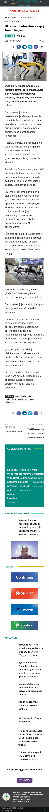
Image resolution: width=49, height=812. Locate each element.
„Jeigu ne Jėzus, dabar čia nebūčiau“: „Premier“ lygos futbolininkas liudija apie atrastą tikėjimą (31, 738)
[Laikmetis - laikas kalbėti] (24, 3)
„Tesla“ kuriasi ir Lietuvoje (14, 432)
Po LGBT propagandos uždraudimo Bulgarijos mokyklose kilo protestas (35, 433)
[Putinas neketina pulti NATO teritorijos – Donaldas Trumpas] (11, 755)
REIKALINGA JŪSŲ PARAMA (24, 11)
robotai (32, 399)
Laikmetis (26, 396)
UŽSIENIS (28, 17)
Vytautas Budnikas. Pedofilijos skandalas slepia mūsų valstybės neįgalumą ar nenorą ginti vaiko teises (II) (29, 527)
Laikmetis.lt (11, 399)
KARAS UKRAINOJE (12, 22)
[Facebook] (18, 47)
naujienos (22, 399)
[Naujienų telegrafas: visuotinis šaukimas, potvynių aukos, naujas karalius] (14, 459)
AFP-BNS (21, 36)
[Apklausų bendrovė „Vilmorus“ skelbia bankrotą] (26, 459)
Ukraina (9, 402)
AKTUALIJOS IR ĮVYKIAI (13, 17)
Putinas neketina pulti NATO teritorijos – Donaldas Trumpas (29, 755)
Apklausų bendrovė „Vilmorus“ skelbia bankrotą (26, 478)
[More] (41, 47)
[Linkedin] (24, 47)
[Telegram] (30, 47)
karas (17, 396)
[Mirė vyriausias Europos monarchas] (38, 459)
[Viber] (36, 47)
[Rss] (44, 809)
